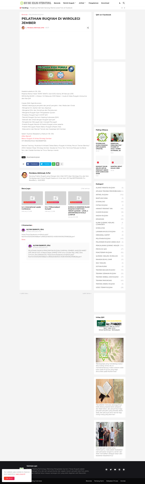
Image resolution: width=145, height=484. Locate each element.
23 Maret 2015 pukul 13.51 (40, 247)
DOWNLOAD (109, 202)
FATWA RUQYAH (109, 205)
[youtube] (115, 469)
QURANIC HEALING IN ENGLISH (109, 256)
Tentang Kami (99, 481)
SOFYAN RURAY (109, 266)
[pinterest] (119, 469)
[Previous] (122, 8)
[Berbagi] (87, 27)
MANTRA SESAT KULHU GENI (116, 167)
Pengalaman (93, 3)
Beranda (57, 3)
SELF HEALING (109, 263)
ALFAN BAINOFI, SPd (35, 229)
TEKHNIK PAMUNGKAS (109, 280)
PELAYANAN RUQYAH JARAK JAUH (109, 242)
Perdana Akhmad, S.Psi (39, 173)
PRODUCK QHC (109, 249)
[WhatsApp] (53, 164)
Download (105, 3)
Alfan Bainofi (26, 136)
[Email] (57, 164)
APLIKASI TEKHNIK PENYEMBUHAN (109, 191)
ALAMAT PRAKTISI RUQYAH (109, 188)
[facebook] (106, 469)
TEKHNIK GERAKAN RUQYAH (109, 273)
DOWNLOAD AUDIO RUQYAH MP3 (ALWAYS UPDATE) (102, 146)
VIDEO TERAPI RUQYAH (109, 287)
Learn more (20, 474)
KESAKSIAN (109, 219)
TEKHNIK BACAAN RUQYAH (109, 270)
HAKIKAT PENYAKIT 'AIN (109, 209)
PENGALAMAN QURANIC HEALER (109, 245)
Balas (23, 239)
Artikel (81, 3)
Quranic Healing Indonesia (33, 481)
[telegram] (123, 469)
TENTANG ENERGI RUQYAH (109, 284)
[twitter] (110, 469)
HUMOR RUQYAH (109, 212)
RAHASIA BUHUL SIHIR (109, 259)
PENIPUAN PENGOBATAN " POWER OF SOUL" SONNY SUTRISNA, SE (116, 147)
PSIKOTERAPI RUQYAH (109, 252)
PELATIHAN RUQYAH (36, 15)
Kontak (123, 481)
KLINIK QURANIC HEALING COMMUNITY (109, 224)
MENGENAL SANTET (109, 235)
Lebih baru (24, 293)
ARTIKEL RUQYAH (109, 195)
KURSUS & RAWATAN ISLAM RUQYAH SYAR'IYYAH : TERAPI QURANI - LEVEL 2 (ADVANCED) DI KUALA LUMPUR (78, 211)
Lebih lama (86, 293)
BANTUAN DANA (109, 198)
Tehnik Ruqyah (68, 3)
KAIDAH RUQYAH (109, 216)
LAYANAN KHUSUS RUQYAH (109, 231)
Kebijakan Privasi (112, 481)
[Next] (124, 8)
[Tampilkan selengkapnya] (61, 164)
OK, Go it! (9, 478)
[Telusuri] (123, 3)
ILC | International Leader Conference (31, 208)
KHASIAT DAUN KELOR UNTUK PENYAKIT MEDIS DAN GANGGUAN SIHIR (55, 8)
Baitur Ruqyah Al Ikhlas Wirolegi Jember (37, 138)
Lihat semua (85, 188)
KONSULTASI (109, 228)
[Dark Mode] (120, 3)
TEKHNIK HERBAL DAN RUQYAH (109, 277)
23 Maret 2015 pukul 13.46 (33, 231)
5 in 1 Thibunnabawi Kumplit (52, 208)
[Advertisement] (55, 47)
